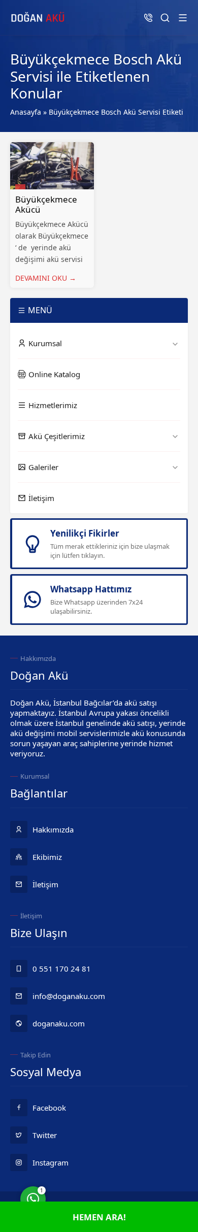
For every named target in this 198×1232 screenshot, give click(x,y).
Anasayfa (25, 112)
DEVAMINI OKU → (45, 278)
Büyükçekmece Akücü (46, 204)
